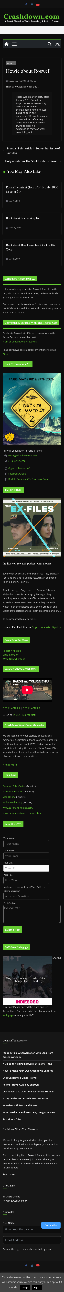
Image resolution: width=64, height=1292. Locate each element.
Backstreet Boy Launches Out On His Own (30, 247)
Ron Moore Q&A (12, 1119)
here (5, 353)
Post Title (7, 875)
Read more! (9, 1174)
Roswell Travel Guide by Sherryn (21, 1084)
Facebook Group (17, 473)
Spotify (56, 627)
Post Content (9, 903)
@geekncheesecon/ (19, 468)
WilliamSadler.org (12, 802)
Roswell (10, 63)
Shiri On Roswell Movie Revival (20, 1077)
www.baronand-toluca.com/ (18, 807)
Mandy (33, 80)
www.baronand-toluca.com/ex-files (22, 813)
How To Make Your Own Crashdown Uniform (28, 1070)
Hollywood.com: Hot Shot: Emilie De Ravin (31, 161)
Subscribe (51, 1225)
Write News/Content (14, 659)
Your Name (8, 838)
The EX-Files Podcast (24, 714)
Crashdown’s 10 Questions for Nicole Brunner (28, 1091)
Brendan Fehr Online (14, 786)
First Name (9, 1222)
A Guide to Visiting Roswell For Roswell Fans (27, 1063)
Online (11, 1196)
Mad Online (9, 796)
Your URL (7, 862)
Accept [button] (25, 1287)
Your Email (8, 850)
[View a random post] (57, 44)
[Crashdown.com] (7, 44)
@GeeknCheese (16, 460)
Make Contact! (10, 654)
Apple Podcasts (41, 627)
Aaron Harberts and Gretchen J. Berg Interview (29, 1112)
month (49, 1249)
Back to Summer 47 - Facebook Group (28, 479)
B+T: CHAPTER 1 (11, 708)
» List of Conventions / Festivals (20, 341)
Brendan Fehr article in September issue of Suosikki (33, 151)
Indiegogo (8, 1015)
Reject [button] (37, 1287)
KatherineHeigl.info (13, 791)
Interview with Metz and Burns (20, 1105)
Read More (48, 1287)
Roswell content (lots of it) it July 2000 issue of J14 (32, 189)
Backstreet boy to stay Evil (24, 218)
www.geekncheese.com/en (23, 455)
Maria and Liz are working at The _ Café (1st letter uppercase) (24, 889)
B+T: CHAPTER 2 (31, 708)
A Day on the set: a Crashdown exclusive (25, 1098)
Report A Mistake (12, 650)
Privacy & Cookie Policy (15, 1200)
